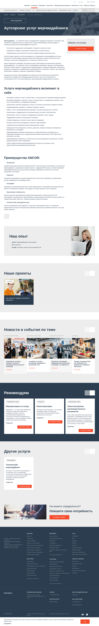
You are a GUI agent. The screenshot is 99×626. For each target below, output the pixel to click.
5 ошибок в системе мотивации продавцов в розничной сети (37, 363)
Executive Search (54, 536)
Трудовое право (31, 570)
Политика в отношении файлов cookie (59, 613)
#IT (33, 10)
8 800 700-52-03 (91, 2)
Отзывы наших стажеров (33, 554)
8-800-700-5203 (53, 601)
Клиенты (74, 545)
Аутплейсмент (30, 561)
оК (85, 621)
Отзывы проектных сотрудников (35, 552)
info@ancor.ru (75, 594)
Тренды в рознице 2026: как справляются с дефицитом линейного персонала (82, 364)
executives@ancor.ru (77, 604)
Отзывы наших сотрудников (34, 549)
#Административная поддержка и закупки (46, 10)
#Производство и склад (65, 10)
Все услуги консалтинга (33, 578)
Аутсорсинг (34, 5)
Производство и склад (55, 568)
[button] (92, 329)
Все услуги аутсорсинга (55, 583)
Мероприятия (75, 568)
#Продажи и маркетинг (25, 10)
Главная (6, 14)
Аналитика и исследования (79, 570)
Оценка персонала (31, 568)
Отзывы (74, 543)
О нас (81, 5)
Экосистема (74, 5)
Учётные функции (54, 577)
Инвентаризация (44, 406)
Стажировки (30, 538)
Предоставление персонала (62, 5)
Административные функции (57, 561)
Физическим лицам (32, 575)
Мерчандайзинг (21, 14)
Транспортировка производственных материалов (76, 409)
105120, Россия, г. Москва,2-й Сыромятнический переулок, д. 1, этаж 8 (36, 596)
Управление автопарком (56, 566)
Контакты (81, 2)
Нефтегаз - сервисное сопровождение (59, 573)
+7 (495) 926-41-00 (54, 594)
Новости (74, 566)
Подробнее (9, 423)
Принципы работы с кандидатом (35, 545)
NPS (73, 538)
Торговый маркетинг (55, 575)
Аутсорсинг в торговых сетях (57, 571)
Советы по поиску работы (33, 543)
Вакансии (27, 5)
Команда (74, 540)
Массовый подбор (54, 547)
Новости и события (89, 5)
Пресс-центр (75, 561)
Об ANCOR (75, 536)
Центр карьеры (30, 573)
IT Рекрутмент (53, 543)
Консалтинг (50, 5)
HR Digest (74, 573)
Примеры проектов (77, 547)
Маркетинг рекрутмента (56, 545)
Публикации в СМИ (77, 563)
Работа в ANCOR (31, 540)
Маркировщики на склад (17, 406)
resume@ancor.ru (76, 601)
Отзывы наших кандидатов (33, 547)
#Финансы (75, 10)
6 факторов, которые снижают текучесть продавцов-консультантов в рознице (15, 364)
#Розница (75, 335)
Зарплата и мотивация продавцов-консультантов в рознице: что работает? (60, 363)
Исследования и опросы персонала (36, 566)
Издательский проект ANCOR (79, 554)
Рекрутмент (42, 5)
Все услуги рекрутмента (56, 554)
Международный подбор (56, 538)
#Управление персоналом (10, 10)
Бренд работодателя (32, 563)
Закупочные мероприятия (78, 552)
